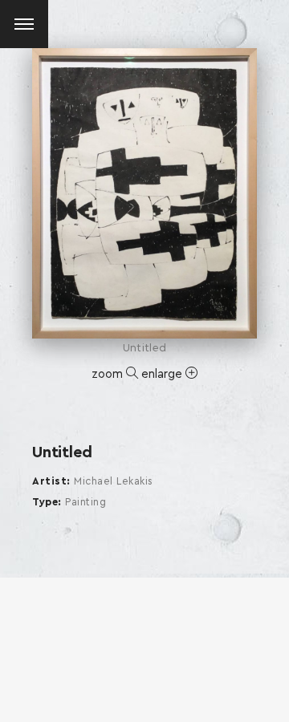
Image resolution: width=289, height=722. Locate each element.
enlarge (163, 374)
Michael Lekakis (113, 482)
